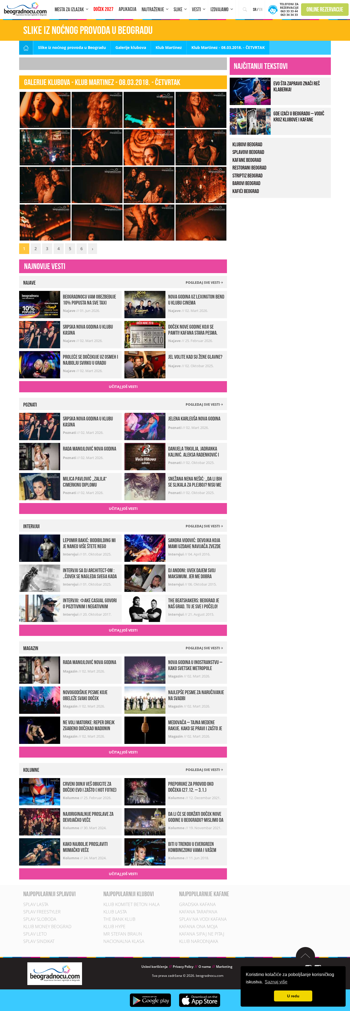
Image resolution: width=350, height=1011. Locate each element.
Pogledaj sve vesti (203, 282)
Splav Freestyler (42, 912)
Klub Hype (114, 927)
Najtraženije (153, 9)
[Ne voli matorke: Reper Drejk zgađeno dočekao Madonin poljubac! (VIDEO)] (39, 729)
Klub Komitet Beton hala (131, 904)
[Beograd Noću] (54, 973)
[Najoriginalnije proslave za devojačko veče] (39, 821)
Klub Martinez (169, 47)
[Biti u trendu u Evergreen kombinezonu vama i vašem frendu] (144, 851)
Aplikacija (127, 9)
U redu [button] (293, 996)
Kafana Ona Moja (198, 927)
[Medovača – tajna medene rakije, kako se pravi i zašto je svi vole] (144, 729)
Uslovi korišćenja (154, 966)
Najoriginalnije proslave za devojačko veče (88, 817)
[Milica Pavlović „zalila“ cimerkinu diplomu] (39, 486)
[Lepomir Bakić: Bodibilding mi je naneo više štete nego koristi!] (39, 547)
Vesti (196, 9)
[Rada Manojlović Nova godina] (39, 455)
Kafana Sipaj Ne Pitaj (201, 934)
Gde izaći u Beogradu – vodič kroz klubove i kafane (298, 116)
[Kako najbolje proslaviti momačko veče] (39, 851)
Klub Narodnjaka (198, 941)
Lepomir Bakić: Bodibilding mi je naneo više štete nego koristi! (89, 546)
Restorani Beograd (249, 168)
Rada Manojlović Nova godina (89, 449)
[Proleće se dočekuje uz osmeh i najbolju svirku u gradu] (39, 364)
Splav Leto (35, 934)
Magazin (70, 671)
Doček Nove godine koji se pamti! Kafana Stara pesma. (193, 330)
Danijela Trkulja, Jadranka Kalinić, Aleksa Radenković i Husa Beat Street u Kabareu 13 (195, 455)
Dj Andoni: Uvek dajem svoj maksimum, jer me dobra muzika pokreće (191, 576)
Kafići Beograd (245, 191)
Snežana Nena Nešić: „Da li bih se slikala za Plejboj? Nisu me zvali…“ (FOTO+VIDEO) (195, 485)
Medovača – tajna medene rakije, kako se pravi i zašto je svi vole (195, 728)
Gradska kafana (197, 904)
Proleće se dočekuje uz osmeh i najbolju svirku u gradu (90, 360)
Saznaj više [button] (276, 982)
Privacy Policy (183, 966)
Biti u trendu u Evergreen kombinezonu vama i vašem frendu (192, 850)
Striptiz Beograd (247, 176)
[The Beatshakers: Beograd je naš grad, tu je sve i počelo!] (144, 607)
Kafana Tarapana (198, 912)
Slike (178, 9)
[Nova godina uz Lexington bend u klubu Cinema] (144, 304)
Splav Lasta (35, 904)
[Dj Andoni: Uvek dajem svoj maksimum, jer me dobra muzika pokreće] (144, 577)
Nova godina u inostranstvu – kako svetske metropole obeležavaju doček (195, 668)
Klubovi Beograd (247, 144)
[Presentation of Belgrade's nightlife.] (26, 9)
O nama (205, 966)
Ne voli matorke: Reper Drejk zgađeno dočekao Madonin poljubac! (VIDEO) (89, 728)
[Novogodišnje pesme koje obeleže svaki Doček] (39, 699)
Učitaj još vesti (123, 386)
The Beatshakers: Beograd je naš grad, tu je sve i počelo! (193, 603)
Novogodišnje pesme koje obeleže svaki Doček (85, 695)
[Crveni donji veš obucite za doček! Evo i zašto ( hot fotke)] (39, 791)
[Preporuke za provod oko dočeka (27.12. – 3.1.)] (144, 791)
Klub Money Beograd (47, 927)
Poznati (70, 432)
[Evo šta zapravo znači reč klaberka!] (250, 90)
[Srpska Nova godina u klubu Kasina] (39, 334)
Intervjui (71, 554)
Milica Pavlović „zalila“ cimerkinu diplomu (85, 482)
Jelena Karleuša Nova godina (194, 419)
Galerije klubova (130, 47)
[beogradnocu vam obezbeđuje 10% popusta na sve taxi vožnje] (39, 304)
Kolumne (71, 797)
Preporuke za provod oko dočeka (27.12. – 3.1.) (191, 787)
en (260, 9)
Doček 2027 (103, 9)
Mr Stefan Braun (122, 934)
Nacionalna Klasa (123, 941)
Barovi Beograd (246, 183)
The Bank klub (119, 919)
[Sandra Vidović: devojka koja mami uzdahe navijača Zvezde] (144, 547)
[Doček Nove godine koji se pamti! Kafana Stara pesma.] (144, 334)
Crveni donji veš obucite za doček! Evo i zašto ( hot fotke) (89, 787)
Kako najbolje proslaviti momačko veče (85, 847)
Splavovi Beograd (248, 152)
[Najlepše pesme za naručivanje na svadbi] (144, 699)
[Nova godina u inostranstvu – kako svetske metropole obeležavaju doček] (144, 669)
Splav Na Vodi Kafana (203, 919)
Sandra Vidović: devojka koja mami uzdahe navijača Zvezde (194, 543)
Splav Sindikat (38, 941)
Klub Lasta (115, 912)
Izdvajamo (220, 9)
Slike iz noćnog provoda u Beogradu (72, 47)
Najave (69, 310)
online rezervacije (325, 9)
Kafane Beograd (246, 160)
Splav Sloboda (39, 919)
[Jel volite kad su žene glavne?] (144, 364)
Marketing (224, 966)
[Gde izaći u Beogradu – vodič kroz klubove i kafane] (250, 120)
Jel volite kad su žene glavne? (195, 357)
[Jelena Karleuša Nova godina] (144, 425)
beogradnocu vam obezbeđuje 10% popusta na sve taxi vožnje (89, 303)
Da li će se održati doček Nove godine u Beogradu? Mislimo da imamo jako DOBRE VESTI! (195, 820)
